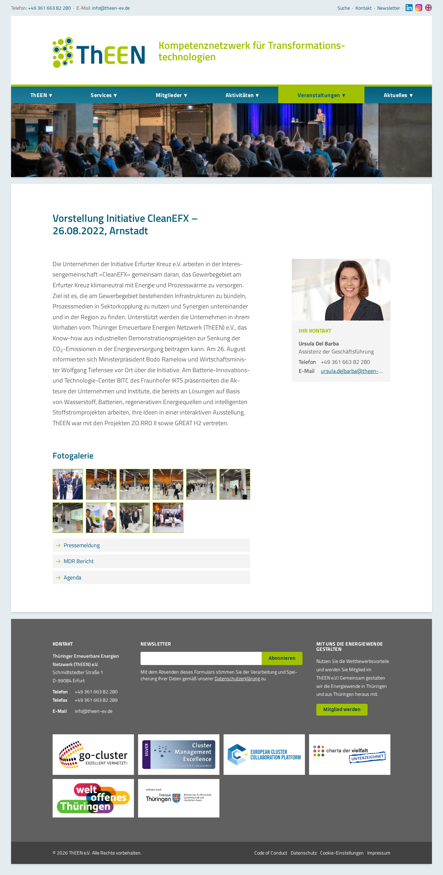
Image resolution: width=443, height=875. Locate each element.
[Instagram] (418, 8)
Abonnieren (282, 658)
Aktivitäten (240, 95)
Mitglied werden (342, 709)
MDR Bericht (79, 561)
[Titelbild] (68, 484)
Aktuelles (396, 95)
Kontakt (363, 8)
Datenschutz (304, 852)
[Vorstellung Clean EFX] (68, 518)
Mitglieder (169, 95)
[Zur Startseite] (99, 52)
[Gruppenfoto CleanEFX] (168, 518)
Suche (343, 8)
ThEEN (38, 95)
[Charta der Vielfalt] (349, 754)
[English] (428, 8)
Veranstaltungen (319, 95)
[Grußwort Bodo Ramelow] (135, 484)
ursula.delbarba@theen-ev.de (355, 371)
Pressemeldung (82, 545)
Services (101, 95)
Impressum (378, 852)
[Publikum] (168, 484)
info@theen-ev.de (111, 7)
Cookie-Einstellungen (342, 852)
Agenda (72, 577)
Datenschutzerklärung (237, 678)
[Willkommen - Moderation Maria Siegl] (101, 484)
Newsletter (388, 8)
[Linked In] (409, 8)
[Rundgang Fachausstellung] (101, 518)
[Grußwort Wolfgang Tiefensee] (201, 484)
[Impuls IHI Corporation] (235, 484)
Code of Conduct (270, 852)
